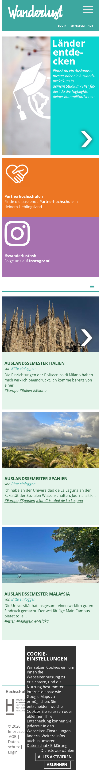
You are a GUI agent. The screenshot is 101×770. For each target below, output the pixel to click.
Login (62, 26)
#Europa (11, 390)
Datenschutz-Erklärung (47, 745)
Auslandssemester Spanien (36, 478)
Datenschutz (14, 744)
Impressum (77, 26)
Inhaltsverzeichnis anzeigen (88, 9)
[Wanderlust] (35, 18)
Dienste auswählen (57, 750)
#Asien (10, 621)
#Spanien (27, 500)
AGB (90, 26)
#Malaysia (24, 621)
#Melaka (41, 621)
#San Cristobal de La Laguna (59, 500)
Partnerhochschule (56, 201)
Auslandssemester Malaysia (37, 594)
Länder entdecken (68, 51)
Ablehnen (57, 764)
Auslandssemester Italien (34, 363)
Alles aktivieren (55, 756)
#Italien (25, 390)
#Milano (40, 390)
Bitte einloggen (23, 368)
